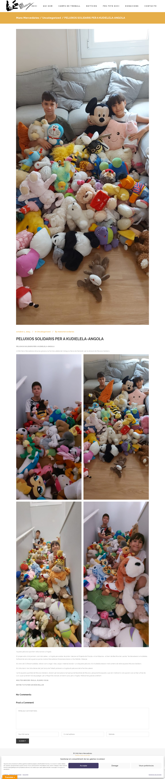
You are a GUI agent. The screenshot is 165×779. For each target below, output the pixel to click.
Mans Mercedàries (27, 17)
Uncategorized (51, 17)
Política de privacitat (15, 774)
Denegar (114, 766)
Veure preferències (146, 766)
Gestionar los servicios (155, 774)
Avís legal (25, 774)
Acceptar (83, 766)
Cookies (6, 774)
